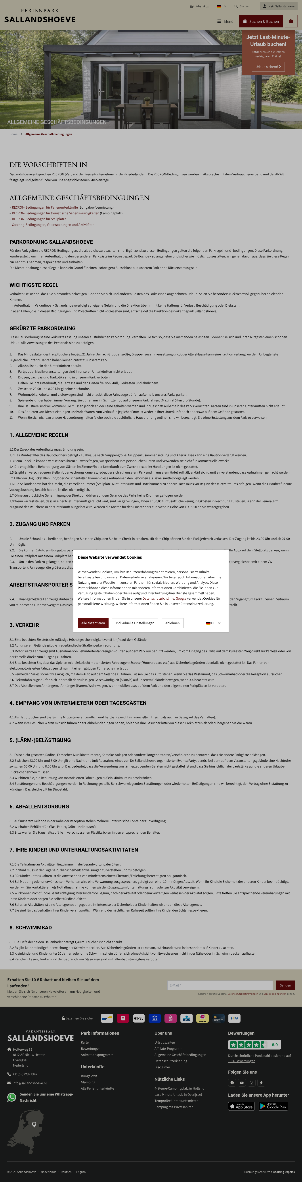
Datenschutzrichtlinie (158, 598)
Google (181, 598)
